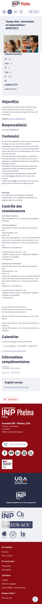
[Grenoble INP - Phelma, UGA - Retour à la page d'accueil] (21, 4)
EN (15, 12)
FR (10, 12)
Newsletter (6, 569)
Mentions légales (9, 584)
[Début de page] (36, 599)
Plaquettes (6, 566)
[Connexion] (4, 11)
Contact (5, 552)
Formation (12, 399)
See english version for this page (17, 387)
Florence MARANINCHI (16, 119)
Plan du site (7, 598)
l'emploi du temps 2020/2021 (15, 351)
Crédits (5, 580)
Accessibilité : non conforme (14, 587)
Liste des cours (5, 366)
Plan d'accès (7, 555)
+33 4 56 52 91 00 (17, 444)
